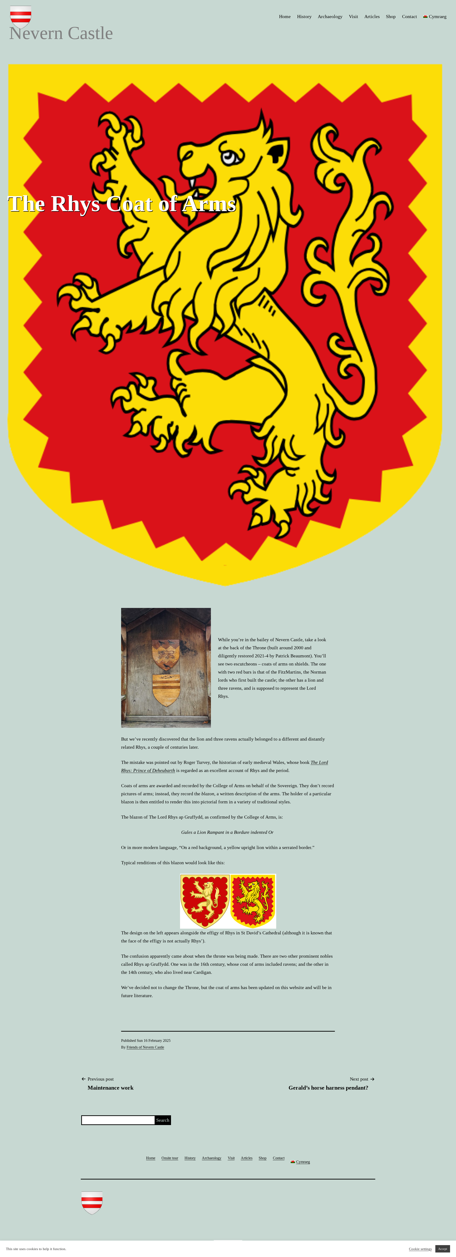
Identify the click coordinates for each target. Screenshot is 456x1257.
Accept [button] (442, 1249)
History (304, 16)
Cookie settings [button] (420, 1249)
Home (285, 16)
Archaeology (330, 16)
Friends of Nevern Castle (145, 1047)
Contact (409, 16)
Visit (353, 16)
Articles (372, 16)
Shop (391, 16)
